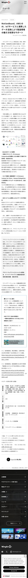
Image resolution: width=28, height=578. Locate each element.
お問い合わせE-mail (7, 447)
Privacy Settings (14, 567)
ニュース (8, 468)
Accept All (14, 571)
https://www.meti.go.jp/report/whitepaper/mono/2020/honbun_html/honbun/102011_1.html (13, 357)
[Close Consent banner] (25, 556)
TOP (3, 468)
